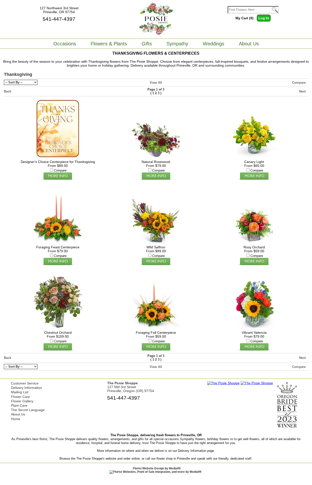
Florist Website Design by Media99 (157, 468)
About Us (18, 414)
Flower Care (20, 397)
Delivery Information (26, 388)
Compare (299, 82)
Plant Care (19, 405)
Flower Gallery (22, 401)
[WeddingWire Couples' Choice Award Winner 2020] (223, 383)
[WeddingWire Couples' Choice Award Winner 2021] (257, 383)
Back (7, 91)
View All (156, 82)
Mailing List (19, 392)
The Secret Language (28, 410)
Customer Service (25, 383)
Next (302, 91)
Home (15, 419)
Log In (263, 18)
